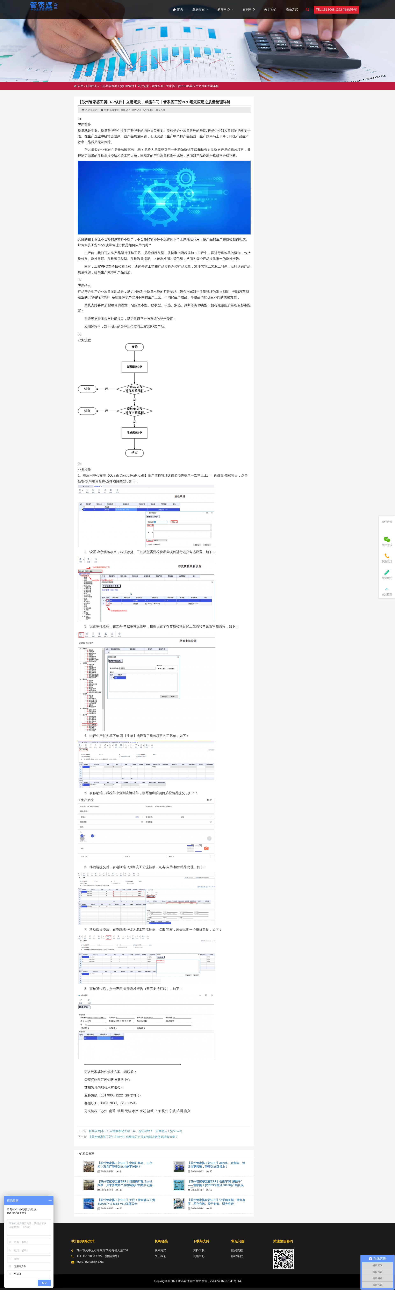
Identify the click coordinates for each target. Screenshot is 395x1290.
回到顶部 (387, 594)
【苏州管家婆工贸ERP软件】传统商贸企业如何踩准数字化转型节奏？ (133, 1136)
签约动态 (137, 110)
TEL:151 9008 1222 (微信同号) (336, 9)
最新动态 (125, 110)
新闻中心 (92, 86)
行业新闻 (148, 110)
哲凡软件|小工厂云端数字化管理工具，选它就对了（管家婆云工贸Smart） (136, 1131)
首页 (81, 86)
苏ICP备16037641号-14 (225, 1281)
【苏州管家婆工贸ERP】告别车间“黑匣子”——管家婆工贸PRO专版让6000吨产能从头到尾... (216, 1185)
